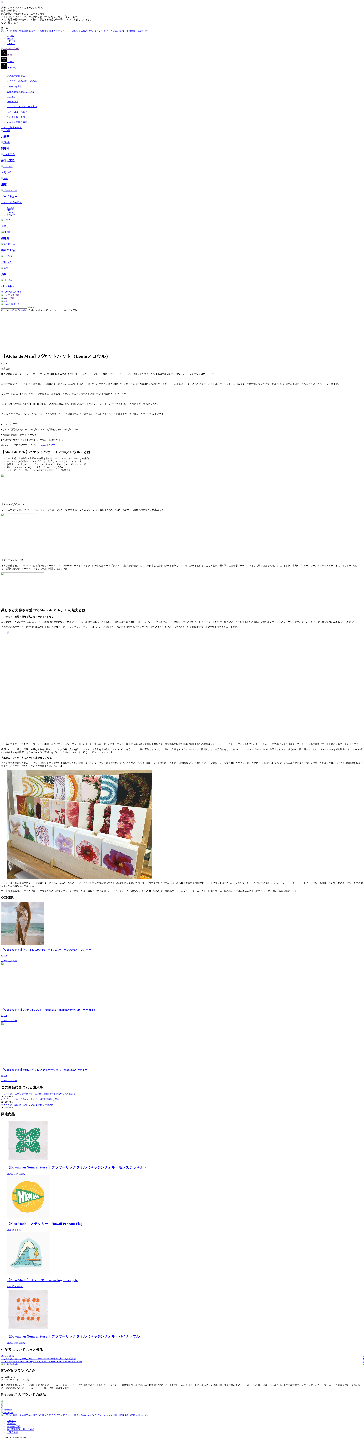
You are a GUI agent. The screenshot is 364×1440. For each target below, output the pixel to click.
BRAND (11, 41)
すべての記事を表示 (11, 127)
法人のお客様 (13, 1426)
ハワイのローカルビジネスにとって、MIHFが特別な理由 (30, 1099)
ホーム (4, 310)
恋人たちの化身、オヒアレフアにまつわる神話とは (27, 1105)
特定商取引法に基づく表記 (20, 1429)
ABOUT (11, 43)
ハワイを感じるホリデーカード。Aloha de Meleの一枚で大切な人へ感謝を (38, 1094)
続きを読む (19, 1174)
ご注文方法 (12, 1432)
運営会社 (11, 1423)
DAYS (13, 310)
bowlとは (11, 1420)
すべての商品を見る (11, 202)
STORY (10, 36)
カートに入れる (9, 960)
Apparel (21, 310)
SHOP (10, 38)
